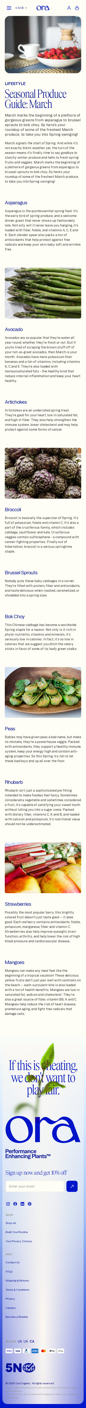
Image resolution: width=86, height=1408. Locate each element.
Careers (11, 1307)
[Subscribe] (72, 1186)
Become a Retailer (17, 1316)
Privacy (10, 1298)
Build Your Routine (17, 1232)
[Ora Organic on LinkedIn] (22, 1203)
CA (32, 1341)
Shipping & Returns (17, 1280)
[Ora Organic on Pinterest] (29, 1203)
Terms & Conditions (17, 1289)
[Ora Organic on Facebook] (15, 1203)
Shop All (11, 1223)
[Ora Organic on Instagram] (8, 1203)
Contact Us (12, 1262)
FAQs (9, 1271)
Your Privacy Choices (19, 1241)
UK (25, 1341)
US (20, 1341)
